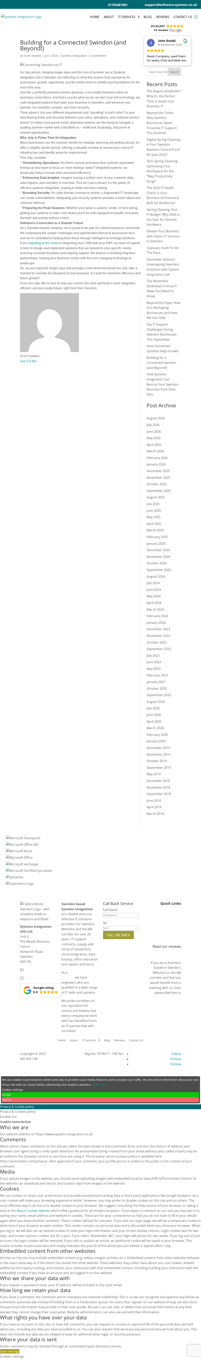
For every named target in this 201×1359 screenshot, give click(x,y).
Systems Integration (74, 55)
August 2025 (156, 497)
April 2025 (154, 524)
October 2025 (157, 484)
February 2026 (157, 458)
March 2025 (155, 530)
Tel (105, 923)
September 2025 (159, 491)
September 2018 (159, 794)
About (109, 17)
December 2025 (158, 471)
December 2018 (158, 781)
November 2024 (158, 557)
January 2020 (156, 741)
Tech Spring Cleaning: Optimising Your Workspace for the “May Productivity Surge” (162, 171)
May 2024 (154, 596)
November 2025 (158, 477)
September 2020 (159, 695)
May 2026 (154, 438)
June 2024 (154, 589)
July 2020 (153, 708)
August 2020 (156, 702)
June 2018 (154, 800)
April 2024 (154, 603)
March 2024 (155, 609)
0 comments (98, 55)
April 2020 (154, 721)
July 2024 (153, 583)
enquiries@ (33, 970)
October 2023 (157, 642)
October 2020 (157, 688)
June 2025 (154, 510)
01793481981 (35, 978)
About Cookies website (33, 1211)
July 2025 (153, 504)
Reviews (162, 17)
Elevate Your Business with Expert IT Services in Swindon (163, 236)
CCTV (177, 924)
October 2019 (157, 761)
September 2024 (159, 570)
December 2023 (158, 629)
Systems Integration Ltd (64, 1054)
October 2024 (157, 563)
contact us (172, 998)
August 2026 (156, 418)
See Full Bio (28, 361)
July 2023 (153, 655)
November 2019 (158, 754)
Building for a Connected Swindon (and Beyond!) (161, 363)
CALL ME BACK (118, 935)
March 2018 (155, 814)
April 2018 (154, 807)
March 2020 (155, 728)
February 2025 (157, 537)
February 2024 (157, 616)
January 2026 (156, 464)
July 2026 (153, 425)
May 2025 (154, 517)
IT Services (126, 17)
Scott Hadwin (32, 55)
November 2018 (158, 787)
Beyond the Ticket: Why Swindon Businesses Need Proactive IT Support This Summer (162, 123)
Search (174, 72)
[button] (40, 990)
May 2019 (154, 774)
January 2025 (156, 543)
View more (99, 1084)
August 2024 (156, 576)
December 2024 (158, 550)
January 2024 (156, 622)
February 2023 (157, 675)
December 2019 (158, 748)
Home (94, 17)
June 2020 (154, 715)
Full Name (110, 910)
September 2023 (159, 649)
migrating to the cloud (43, 243)
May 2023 (154, 669)
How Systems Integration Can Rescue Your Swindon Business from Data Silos (163, 384)
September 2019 (159, 767)
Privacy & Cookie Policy (164, 940)
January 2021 (156, 682)
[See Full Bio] (39, 361)
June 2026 (154, 431)
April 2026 (154, 444)
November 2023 (158, 636)
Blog (148, 17)
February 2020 (157, 734)
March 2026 (155, 451)
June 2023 (154, 662)
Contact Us (183, 17)
